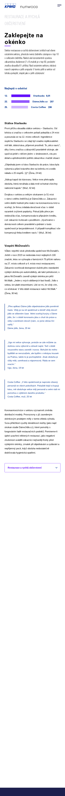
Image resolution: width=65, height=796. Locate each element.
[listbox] (32, 467)
